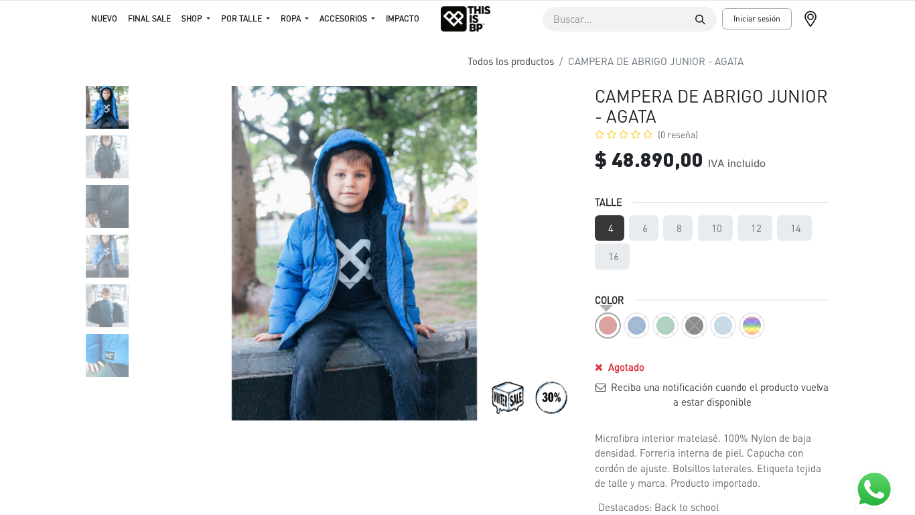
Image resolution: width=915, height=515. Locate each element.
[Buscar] (700, 19)
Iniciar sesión (756, 18)
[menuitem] (104, 18)
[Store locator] (815, 19)
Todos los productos (511, 61)
